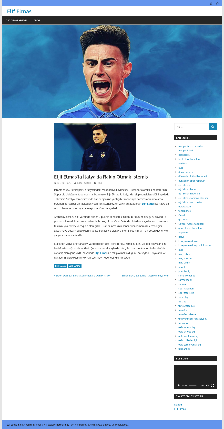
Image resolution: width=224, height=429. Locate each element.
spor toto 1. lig (186, 292)
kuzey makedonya (188, 241)
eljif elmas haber (187, 189)
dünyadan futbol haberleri (192, 176)
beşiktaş (183, 163)
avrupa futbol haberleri (191, 146)
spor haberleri (186, 288)
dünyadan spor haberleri (191, 180)
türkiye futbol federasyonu (192, 318)
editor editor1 (84, 182)
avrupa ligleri (185, 150)
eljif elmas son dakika (190, 202)
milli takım (184, 262)
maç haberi (184, 254)
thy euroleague (186, 305)
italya (181, 236)
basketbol (183, 154)
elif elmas (60, 266)
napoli (181, 267)
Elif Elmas (19, 11)
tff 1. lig (182, 301)
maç (180, 249)
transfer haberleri (187, 314)
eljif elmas (184, 185)
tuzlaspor (183, 323)
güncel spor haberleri (190, 228)
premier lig (184, 271)
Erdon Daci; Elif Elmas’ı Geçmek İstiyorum (145, 275)
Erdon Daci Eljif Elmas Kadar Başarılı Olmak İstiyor (83, 275)
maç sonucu (185, 258)
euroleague (184, 206)
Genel (181, 215)
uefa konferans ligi (188, 336)
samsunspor (185, 279)
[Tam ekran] (212, 385)
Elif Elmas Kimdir (16, 20)
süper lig (183, 297)
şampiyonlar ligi (187, 275)
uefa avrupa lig (186, 327)
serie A (182, 284)
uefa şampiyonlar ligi (190, 344)
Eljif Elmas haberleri (189, 193)
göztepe (182, 219)
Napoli (178, 404)
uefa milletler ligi (187, 340)
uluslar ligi (184, 348)
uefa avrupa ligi (186, 331)
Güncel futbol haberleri (191, 223)
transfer (182, 310)
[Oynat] (178, 385)
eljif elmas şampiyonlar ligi (193, 198)
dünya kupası (185, 172)
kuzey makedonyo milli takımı (194, 245)
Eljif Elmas (148, 203)
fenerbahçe (184, 210)
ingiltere (183, 232)
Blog (37, 20)
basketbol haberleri (189, 159)
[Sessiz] (207, 385)
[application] (195, 377)
